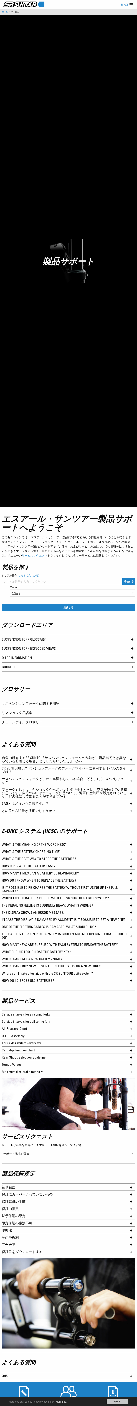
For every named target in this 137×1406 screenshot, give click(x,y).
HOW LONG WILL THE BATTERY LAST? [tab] (28, 866)
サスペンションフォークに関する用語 (30, 703)
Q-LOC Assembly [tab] (13, 1036)
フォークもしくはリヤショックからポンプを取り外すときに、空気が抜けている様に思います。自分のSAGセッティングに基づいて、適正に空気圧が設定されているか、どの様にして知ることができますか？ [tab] (64, 792)
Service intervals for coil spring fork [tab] (26, 1021)
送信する (129, 581)
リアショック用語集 (17, 713)
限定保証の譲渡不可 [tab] (17, 1223)
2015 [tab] (4, 1376)
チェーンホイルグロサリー (22, 722)
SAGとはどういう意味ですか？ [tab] (25, 803)
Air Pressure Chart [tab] (14, 1028)
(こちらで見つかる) (28, 575)
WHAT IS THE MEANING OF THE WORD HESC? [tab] (35, 844)
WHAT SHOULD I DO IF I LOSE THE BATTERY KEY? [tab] (36, 952)
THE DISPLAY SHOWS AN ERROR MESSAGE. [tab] (33, 912)
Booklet (8, 667)
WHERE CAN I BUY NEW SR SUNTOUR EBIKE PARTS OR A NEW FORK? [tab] (51, 966)
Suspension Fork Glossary (24, 639)
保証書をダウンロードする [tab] (22, 1252)
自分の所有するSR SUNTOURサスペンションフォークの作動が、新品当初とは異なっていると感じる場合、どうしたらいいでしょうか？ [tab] (64, 759)
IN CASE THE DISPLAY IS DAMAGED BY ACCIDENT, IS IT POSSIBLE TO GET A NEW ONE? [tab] (64, 920)
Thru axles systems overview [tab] (21, 1043)
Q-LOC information (17, 658)
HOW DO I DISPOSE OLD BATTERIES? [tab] (28, 980)
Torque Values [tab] (11, 1064)
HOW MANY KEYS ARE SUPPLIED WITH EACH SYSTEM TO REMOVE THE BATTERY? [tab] (60, 945)
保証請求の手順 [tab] (14, 1201)
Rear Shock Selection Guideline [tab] (24, 1057)
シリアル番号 (20, 575)
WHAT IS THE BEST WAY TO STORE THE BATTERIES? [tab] (39, 859)
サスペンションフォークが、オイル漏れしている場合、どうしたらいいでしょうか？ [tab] (63, 780)
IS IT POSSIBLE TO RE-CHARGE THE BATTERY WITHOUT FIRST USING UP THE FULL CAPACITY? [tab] (60, 889)
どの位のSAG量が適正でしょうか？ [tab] (28, 811)
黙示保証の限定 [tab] (14, 1216)
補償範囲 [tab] (8, 1187)
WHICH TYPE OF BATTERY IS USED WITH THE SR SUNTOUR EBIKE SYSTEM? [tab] (56, 898)
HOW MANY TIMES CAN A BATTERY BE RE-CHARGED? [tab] (40, 873)
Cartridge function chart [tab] (18, 1050)
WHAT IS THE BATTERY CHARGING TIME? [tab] (32, 851)
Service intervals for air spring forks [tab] (26, 1014)
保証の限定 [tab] (10, 1209)
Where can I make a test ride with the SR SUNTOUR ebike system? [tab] (47, 973)
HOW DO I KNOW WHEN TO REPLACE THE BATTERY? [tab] (39, 880)
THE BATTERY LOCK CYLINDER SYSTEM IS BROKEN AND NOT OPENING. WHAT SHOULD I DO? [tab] (64, 935)
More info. (61, 1401)
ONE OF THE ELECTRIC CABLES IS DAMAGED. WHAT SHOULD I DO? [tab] (49, 927)
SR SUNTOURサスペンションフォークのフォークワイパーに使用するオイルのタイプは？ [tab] (64, 770)
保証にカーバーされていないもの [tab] (27, 1194)
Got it (117, 1401)
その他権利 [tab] (10, 1237)
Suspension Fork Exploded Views (29, 648)
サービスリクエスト (34, 555)
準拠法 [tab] (7, 1230)
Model (13, 587)
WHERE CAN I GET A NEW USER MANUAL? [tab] (32, 959)
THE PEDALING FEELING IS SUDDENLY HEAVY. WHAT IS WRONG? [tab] (47, 905)
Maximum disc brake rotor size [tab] (23, 1072)
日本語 (124, 4)
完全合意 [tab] (8, 1244)
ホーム (5, 12)
